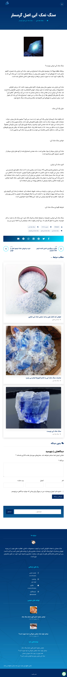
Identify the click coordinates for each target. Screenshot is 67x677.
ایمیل (42, 480)
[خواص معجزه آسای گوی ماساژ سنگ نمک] (33, 609)
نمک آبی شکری (55, 319)
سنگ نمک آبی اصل (45, 231)
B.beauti (57, 227)
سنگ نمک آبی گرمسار (34, 231)
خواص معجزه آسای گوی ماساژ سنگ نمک (33, 617)
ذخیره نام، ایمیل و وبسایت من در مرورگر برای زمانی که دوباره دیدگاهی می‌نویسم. (36, 491)
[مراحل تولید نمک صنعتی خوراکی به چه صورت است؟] (33, 626)
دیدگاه (61, 460)
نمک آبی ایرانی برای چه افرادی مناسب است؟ (32, 656)
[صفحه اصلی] (47, 21)
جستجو (9, 512)
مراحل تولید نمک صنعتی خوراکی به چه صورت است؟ (33, 634)
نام (63, 480)
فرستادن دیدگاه (58, 497)
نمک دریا (56, 71)
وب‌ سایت (20, 480)
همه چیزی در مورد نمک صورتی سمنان (32, 653)
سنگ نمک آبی (31, 227)
